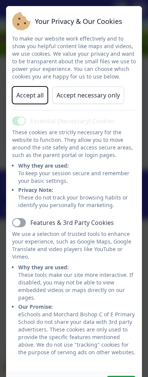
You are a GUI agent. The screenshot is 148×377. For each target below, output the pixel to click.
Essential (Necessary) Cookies (72, 121)
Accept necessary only (88, 95)
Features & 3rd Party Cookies (72, 222)
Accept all (30, 95)
